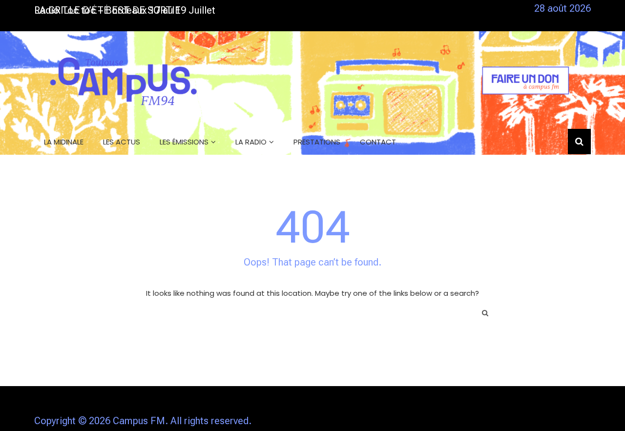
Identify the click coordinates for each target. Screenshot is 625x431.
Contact (378, 142)
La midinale (63, 142)
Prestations (316, 142)
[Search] (485, 313)
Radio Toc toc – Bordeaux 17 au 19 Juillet (124, 10)
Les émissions (184, 142)
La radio (251, 142)
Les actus (121, 142)
